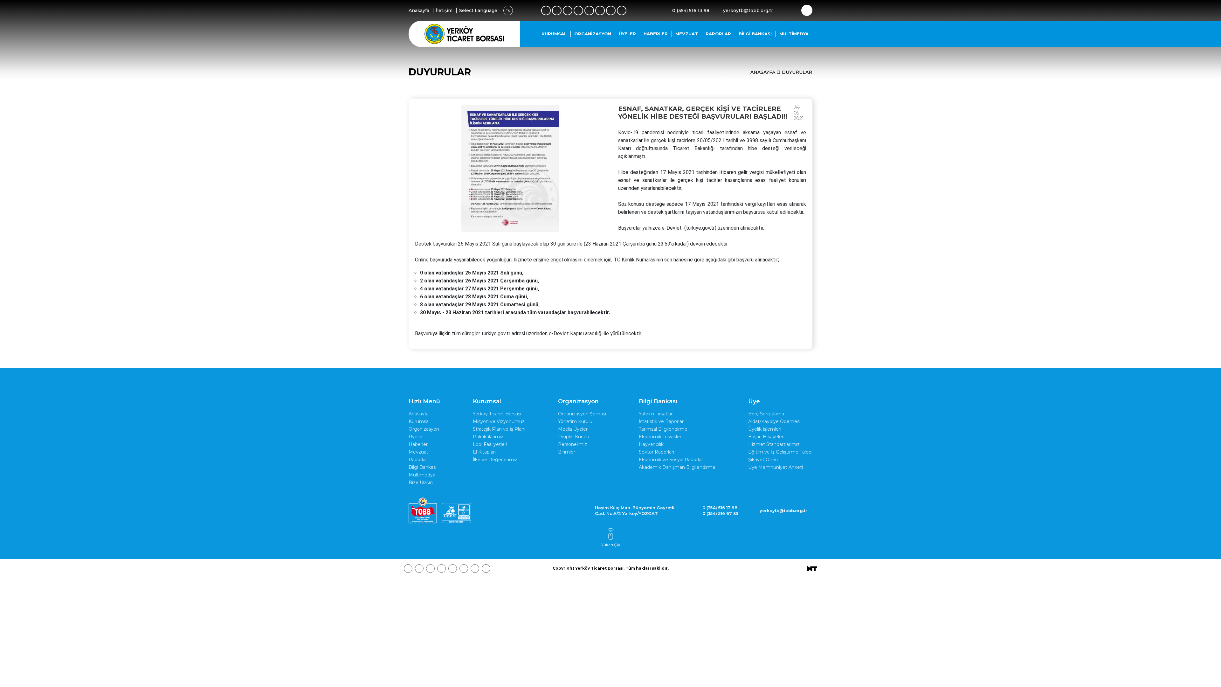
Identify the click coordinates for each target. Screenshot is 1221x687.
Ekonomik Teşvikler (660, 437)
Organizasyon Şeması (582, 414)
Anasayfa (762, 72)
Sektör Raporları (656, 452)
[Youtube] (600, 10)
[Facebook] (546, 10)
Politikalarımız (488, 437)
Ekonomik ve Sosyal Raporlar (671, 459)
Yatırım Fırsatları (656, 414)
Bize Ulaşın (421, 482)
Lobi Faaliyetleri (490, 444)
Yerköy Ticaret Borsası (497, 414)
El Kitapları (484, 452)
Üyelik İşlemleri (764, 429)
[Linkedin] (621, 10)
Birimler (566, 452)
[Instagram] (567, 10)
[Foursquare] (578, 10)
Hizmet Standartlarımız (774, 444)
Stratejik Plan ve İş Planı (499, 429)
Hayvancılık (651, 444)
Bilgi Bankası (755, 33)
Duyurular (797, 72)
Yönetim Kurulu (575, 421)
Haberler (656, 33)
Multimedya (794, 33)
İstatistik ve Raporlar (661, 421)
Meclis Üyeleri (573, 429)
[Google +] (589, 10)
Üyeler (627, 33)
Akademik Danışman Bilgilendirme (677, 467)
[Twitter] (557, 10)
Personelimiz (572, 444)
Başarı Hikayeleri (766, 437)
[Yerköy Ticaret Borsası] (464, 34)
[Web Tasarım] (812, 568)
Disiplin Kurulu (573, 437)
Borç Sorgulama (766, 414)
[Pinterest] (611, 10)
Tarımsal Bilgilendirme (663, 429)
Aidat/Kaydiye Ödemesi (774, 421)
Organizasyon (592, 33)
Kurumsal (554, 33)
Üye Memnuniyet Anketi (775, 467)
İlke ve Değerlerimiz (495, 459)
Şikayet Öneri (763, 459)
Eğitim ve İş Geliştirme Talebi (780, 452)
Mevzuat (686, 33)
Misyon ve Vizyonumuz (499, 421)
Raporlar (718, 33)
